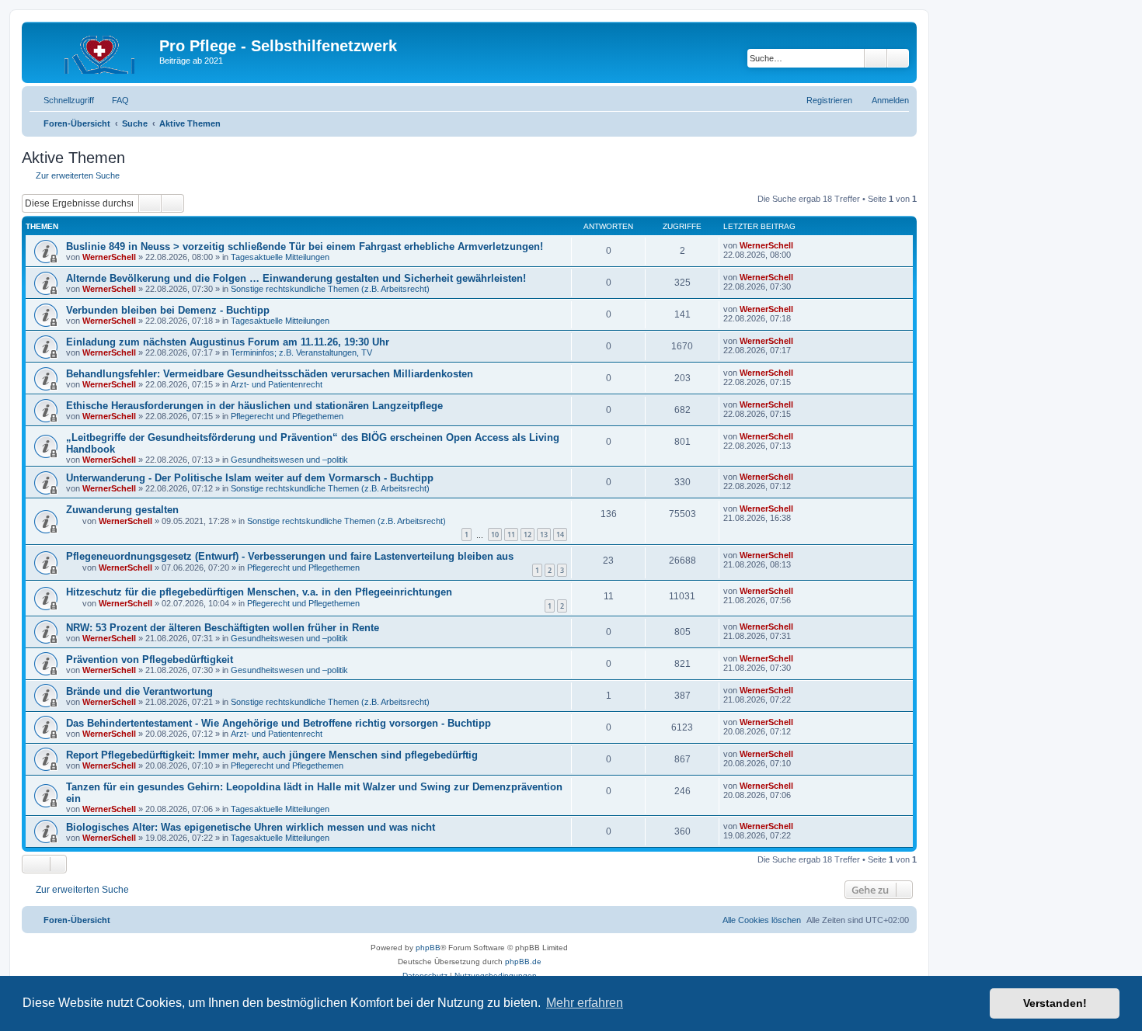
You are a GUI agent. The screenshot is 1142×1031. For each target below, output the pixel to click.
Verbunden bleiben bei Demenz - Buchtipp (168, 310)
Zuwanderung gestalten (122, 510)
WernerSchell (109, 257)
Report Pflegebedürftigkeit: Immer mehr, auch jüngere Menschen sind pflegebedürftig (272, 755)
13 (544, 534)
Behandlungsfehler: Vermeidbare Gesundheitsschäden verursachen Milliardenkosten (269, 374)
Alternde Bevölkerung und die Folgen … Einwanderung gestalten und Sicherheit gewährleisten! (296, 278)
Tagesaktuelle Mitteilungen (280, 257)
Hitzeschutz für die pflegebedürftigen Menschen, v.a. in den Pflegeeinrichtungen (259, 592)
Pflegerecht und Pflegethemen (287, 416)
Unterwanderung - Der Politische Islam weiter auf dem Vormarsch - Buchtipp (249, 478)
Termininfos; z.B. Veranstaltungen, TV (301, 352)
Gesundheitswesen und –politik (289, 459)
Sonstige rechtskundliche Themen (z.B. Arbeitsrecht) (330, 288)
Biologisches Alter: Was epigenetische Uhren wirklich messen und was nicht (250, 827)
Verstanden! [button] (1055, 1003)
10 (495, 534)
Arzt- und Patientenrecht (276, 384)
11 (511, 534)
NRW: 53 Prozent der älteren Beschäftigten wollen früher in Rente (222, 628)
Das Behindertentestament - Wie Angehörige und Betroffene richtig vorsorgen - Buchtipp (278, 723)
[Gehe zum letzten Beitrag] (801, 245)
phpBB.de (523, 961)
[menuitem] (113, 100)
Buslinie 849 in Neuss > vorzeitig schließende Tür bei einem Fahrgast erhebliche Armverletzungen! (304, 246)
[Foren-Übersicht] (92, 50)
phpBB (428, 947)
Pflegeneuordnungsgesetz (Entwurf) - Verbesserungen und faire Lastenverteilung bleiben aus (290, 556)
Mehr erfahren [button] (584, 1002)
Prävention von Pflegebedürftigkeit (149, 659)
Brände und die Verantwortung (139, 691)
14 (560, 534)
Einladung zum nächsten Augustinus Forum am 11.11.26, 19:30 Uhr (227, 342)
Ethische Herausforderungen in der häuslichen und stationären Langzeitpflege (254, 405)
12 (527, 534)
